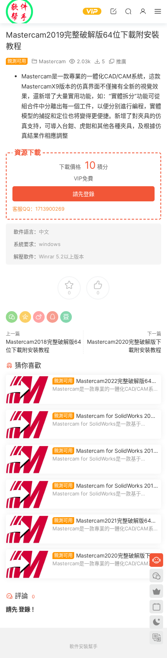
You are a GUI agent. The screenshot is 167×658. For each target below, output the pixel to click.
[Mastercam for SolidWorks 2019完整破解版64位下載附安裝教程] (27, 459)
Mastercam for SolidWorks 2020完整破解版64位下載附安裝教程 (104, 416)
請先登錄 (83, 193)
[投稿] (113, 11)
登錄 (24, 609)
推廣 (121, 61)
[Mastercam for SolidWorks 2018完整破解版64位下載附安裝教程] (27, 494)
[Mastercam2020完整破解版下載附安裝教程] (27, 563)
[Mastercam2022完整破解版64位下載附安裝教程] (27, 389)
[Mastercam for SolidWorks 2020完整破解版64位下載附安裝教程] (27, 424)
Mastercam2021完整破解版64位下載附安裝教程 (104, 521)
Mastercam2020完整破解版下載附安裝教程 (104, 555)
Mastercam (52, 61)
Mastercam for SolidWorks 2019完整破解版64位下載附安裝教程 (104, 451)
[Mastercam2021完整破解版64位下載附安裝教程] (27, 529)
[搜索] (128, 11)
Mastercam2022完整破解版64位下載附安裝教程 (104, 381)
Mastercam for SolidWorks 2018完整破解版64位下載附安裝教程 (104, 486)
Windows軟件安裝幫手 (19, 11)
